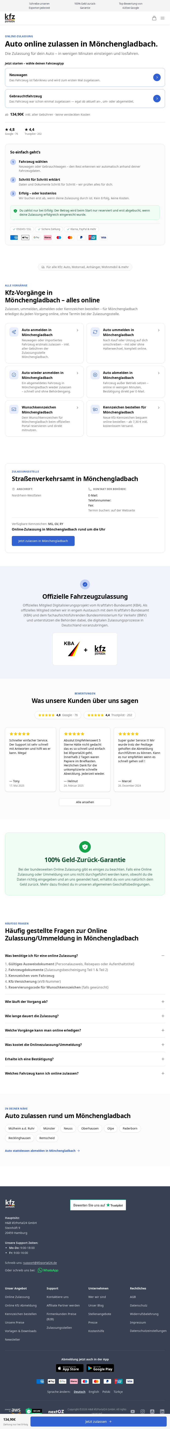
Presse (92, 1322)
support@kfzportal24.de (40, 1263)
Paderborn (130, 1128)
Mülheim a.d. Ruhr (21, 1128)
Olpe (110, 1128)
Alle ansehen (85, 802)
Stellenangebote (99, 1314)
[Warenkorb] (154, 18)
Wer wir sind (97, 1297)
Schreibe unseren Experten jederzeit (39, 6)
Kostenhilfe (96, 1331)
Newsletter (12, 1339)
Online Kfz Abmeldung (21, 1305)
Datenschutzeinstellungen (148, 1331)
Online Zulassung (17, 1297)
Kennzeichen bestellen (21, 1314)
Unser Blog (96, 1305)
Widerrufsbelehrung (144, 1314)
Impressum (138, 1322)
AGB (133, 1297)
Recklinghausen (19, 1138)
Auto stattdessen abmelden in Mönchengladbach (40, 1151)
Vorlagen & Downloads (20, 1331)
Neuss (68, 1128)
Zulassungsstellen (59, 1328)
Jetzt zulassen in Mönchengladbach (43, 541)
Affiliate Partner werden (63, 1305)
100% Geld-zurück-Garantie (85, 6)
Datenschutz (138, 1305)
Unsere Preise (14, 1322)
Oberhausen (90, 1128)
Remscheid (47, 1138)
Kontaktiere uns (58, 1297)
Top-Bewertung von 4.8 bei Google (130, 6)
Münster (49, 1128)
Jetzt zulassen (96, 1421)
